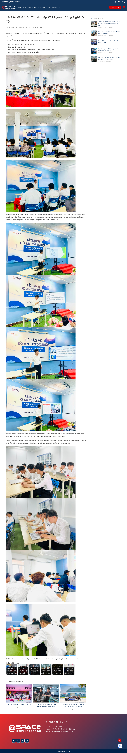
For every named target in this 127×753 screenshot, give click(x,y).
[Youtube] (23, 741)
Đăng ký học (115, 7)
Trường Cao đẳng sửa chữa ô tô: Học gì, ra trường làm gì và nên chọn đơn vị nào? (109, 23)
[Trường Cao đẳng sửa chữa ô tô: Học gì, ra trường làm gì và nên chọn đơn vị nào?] (94, 24)
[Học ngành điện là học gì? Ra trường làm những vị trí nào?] (94, 33)
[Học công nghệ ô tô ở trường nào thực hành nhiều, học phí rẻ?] (94, 51)
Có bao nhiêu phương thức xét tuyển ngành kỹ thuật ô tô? (46, 705)
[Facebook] (14, 741)
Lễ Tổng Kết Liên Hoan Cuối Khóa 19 (19, 704)
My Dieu (11, 27)
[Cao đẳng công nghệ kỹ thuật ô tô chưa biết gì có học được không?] (94, 59)
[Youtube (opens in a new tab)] (118, 2)
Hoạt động (35, 27)
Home (19, 7)
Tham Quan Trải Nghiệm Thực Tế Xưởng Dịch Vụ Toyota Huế (73, 705)
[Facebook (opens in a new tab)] (115, 2)
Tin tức (24, 7)
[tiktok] (27, 741)
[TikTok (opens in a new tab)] (124, 2)
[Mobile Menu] (124, 7)
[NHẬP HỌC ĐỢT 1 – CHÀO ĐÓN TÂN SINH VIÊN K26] (94, 42)
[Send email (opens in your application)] (121, 2)
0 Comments (110, 27)
